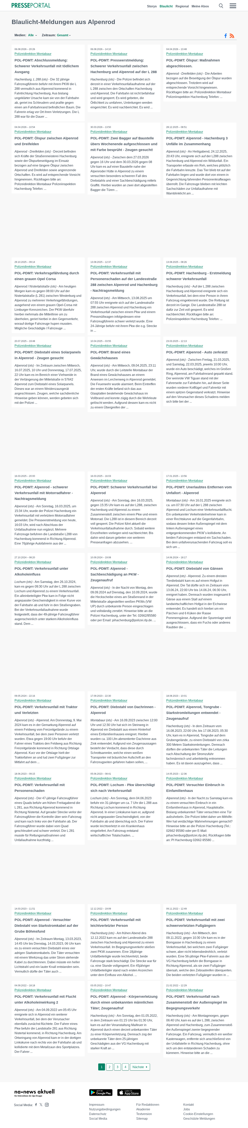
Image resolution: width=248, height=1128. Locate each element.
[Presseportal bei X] (40, 1105)
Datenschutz (97, 1114)
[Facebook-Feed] (225, 35)
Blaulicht (166, 6)
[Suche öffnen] (221, 6)
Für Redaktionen (147, 1104)
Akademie (143, 1109)
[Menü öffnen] (232, 6)
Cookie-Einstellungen (198, 1114)
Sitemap (142, 1118)
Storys (152, 6)
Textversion (144, 1114)
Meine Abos (200, 6)
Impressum (96, 1104)
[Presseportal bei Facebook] (35, 1105)
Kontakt (188, 1104)
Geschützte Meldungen (199, 1118)
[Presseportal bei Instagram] (46, 1104)
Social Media (98, 1118)
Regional (182, 6)
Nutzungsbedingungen (105, 1109)
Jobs (186, 1109)
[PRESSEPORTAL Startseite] (31, 5)
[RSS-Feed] (231, 35)
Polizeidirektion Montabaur (33, 53)
